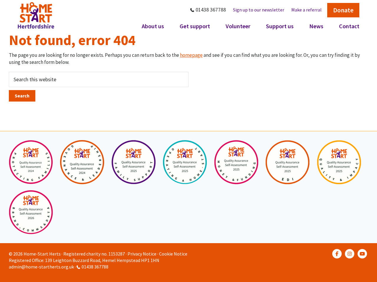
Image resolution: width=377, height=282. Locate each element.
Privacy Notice (142, 254)
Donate (343, 10)
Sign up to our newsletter (258, 10)
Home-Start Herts (42, 254)
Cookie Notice (173, 254)
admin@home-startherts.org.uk (41, 267)
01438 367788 (211, 9)
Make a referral (306, 10)
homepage (191, 55)
